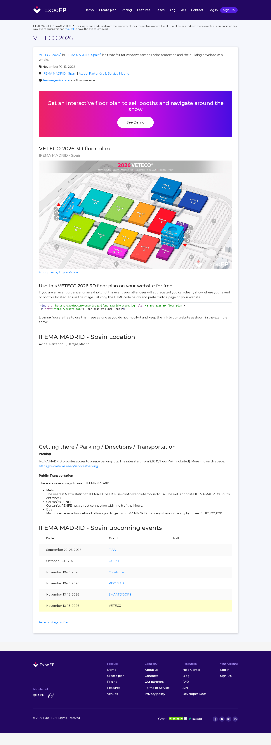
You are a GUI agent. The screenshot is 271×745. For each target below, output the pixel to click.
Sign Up (229, 10)
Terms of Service (157, 688)
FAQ (182, 10)
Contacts (152, 676)
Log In (213, 10)
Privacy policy (155, 694)
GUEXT (114, 561)
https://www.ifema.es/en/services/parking (68, 466)
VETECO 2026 (50, 55)
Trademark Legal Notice (53, 622)
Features (143, 10)
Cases (160, 10)
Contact (197, 10)
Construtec (117, 572)
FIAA (112, 550)
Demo (89, 10)
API (185, 688)
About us (151, 670)
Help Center (191, 670)
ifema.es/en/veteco (56, 80)
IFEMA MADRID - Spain (83, 55)
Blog (172, 10)
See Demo (135, 122)
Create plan (107, 10)
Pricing (126, 10)
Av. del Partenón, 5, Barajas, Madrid (104, 73)
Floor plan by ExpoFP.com (58, 272)
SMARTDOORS (120, 594)
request (69, 29)
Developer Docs (194, 694)
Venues (112, 694)
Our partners (154, 682)
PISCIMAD (116, 583)
